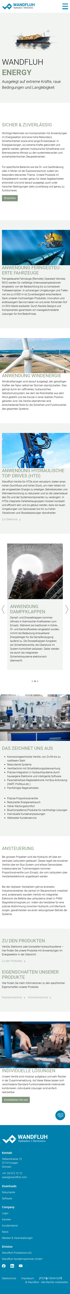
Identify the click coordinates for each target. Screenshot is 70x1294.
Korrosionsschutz (38, 997)
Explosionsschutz (12, 997)
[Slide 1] (32, 681)
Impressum (27, 1278)
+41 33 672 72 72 (12, 1173)
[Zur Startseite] (18, 6)
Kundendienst (10, 1225)
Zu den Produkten (12, 960)
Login (5, 1213)
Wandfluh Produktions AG (17, 1252)
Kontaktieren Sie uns (16, 1099)
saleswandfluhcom (14, 1177)
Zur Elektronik (10, 519)
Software (7, 1198)
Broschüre (10, 198)
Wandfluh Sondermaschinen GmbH (22, 1259)
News (5, 1231)
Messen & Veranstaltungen (17, 1238)
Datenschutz (9, 1278)
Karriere (6, 1219)
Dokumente (8, 1192)
